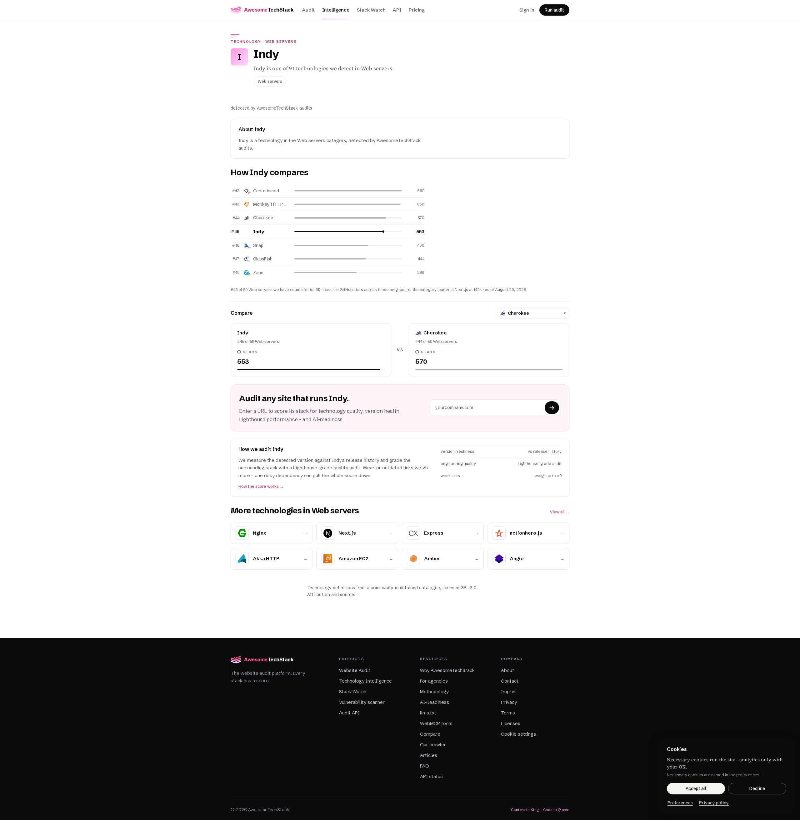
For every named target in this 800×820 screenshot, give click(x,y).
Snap (258, 245)
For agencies (434, 681)
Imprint (509, 691)
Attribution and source (330, 594)
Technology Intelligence (365, 681)
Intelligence (335, 10)
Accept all (696, 788)
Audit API (349, 713)
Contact (509, 681)
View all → (559, 512)
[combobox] (534, 313)
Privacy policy (714, 803)
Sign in (526, 10)
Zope (258, 272)
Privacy (509, 702)
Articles (428, 755)
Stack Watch (371, 10)
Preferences (680, 803)
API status (431, 776)
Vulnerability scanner (362, 702)
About (507, 670)
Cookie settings (518, 734)
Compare (430, 734)
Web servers (281, 41)
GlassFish (262, 259)
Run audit (554, 10)
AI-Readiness (434, 702)
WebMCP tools (436, 723)
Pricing (417, 10)
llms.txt (428, 713)
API (397, 10)
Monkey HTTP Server (271, 204)
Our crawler (433, 745)
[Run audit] (552, 407)
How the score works (261, 486)
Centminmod (266, 191)
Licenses (510, 723)
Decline (757, 788)
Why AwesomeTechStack (447, 670)
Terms (508, 713)
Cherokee (263, 217)
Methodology (434, 691)
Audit (308, 10)
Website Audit (354, 670)
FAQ (424, 766)
